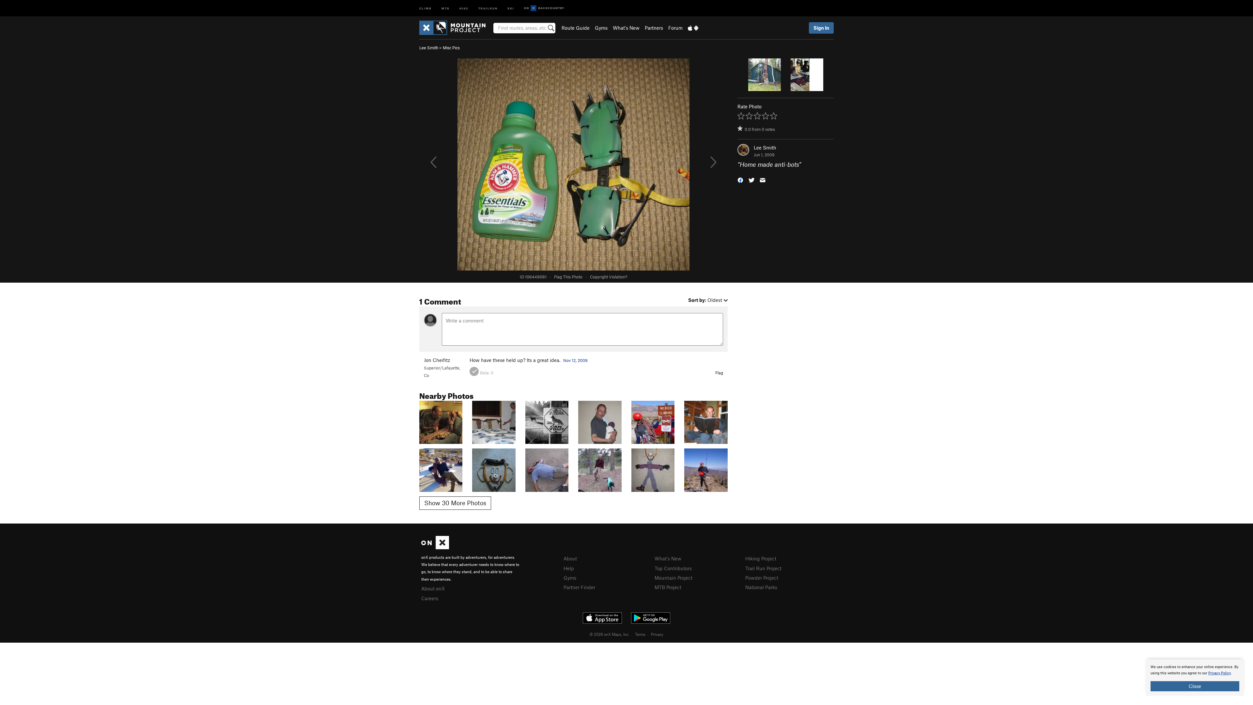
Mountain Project (673, 578)
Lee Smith (428, 47)
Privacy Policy (1219, 673)
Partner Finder (579, 587)
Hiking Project (760, 558)
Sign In (821, 28)
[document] (1195, 677)
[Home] (455, 28)
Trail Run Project (763, 568)
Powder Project (761, 578)
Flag (719, 372)
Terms (640, 634)
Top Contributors (673, 568)
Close (1195, 686)
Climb (425, 8)
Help (569, 568)
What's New (626, 28)
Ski (510, 8)
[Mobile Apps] (693, 28)
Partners (654, 28)
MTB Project (668, 587)
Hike (464, 8)
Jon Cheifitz (437, 360)
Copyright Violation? (608, 276)
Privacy (657, 634)
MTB (445, 8)
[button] (740, 179)
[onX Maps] (435, 547)
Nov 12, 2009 (575, 360)
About (570, 558)
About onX (433, 588)
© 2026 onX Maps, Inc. (609, 634)
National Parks (761, 587)
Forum (675, 28)
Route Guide (576, 28)
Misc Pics (451, 47)
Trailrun (488, 8)
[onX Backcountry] (544, 8)
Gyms (601, 28)
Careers (429, 598)
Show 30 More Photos (455, 503)
